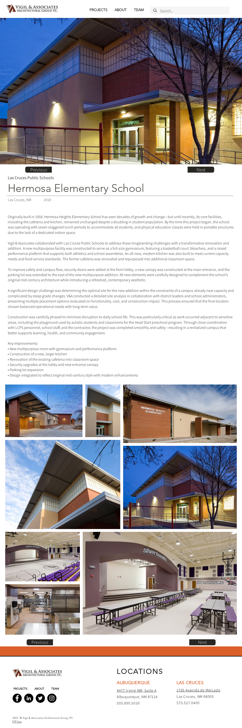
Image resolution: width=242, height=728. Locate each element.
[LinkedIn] (28, 698)
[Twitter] (40, 698)
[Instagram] (51, 698)
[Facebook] (17, 698)
